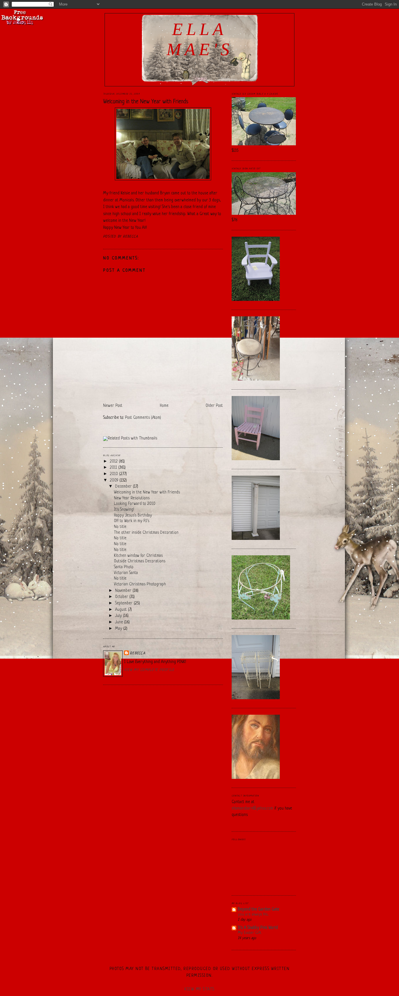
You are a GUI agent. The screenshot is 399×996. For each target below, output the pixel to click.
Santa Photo (123, 567)
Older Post (214, 406)
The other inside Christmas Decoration (146, 533)
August (121, 610)
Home (164, 406)
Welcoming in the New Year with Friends (145, 102)
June (119, 622)
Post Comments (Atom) (143, 418)
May (119, 629)
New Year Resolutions (132, 498)
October (122, 597)
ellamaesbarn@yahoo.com (252, 808)
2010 (114, 474)
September (124, 603)
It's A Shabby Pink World (258, 928)
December (124, 486)
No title (120, 527)
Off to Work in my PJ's (131, 521)
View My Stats (199, 989)
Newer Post (112, 406)
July (119, 616)
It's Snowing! (124, 509)
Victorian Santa (126, 573)
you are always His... (253, 914)
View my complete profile (149, 670)
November (124, 591)
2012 (114, 461)
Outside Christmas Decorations (139, 561)
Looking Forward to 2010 (134, 504)
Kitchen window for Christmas (138, 556)
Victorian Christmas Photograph (140, 584)
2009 (114, 480)
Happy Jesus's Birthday (133, 515)
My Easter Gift (249, 933)
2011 (114, 467)
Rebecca (137, 653)
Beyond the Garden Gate (258, 909)
